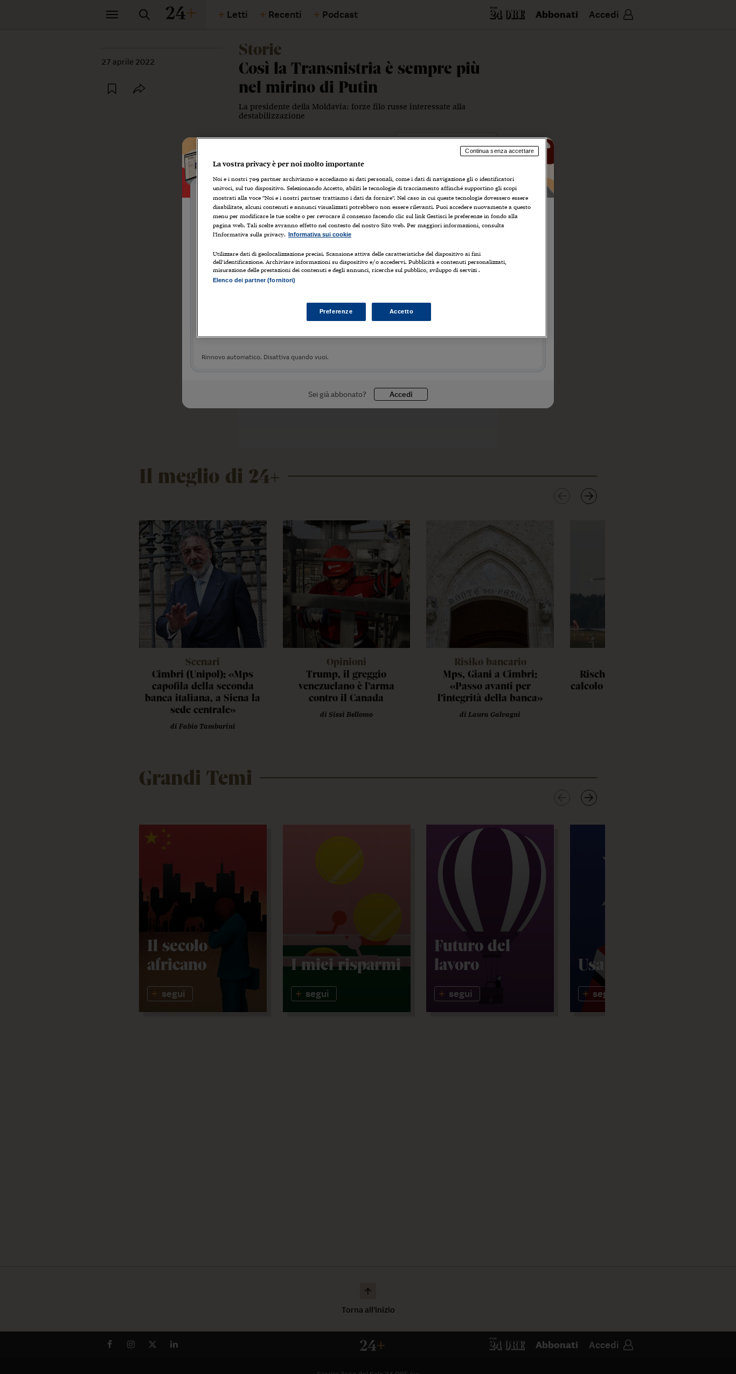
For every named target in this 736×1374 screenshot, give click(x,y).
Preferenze (336, 312)
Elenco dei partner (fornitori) (254, 280)
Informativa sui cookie (319, 234)
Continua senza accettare (499, 151)
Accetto (402, 312)
